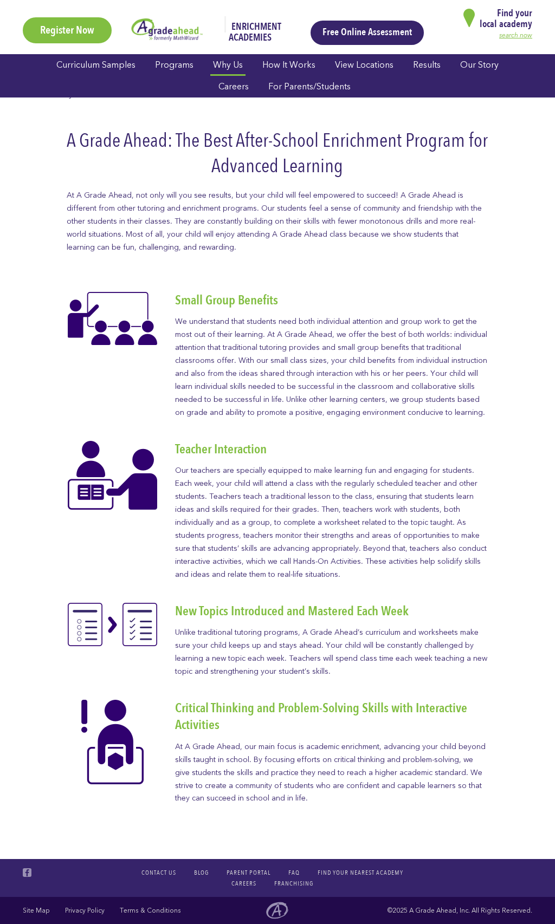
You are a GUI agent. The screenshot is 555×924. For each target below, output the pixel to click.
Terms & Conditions (150, 910)
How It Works (288, 65)
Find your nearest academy (360, 872)
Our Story (479, 65)
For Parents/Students (309, 87)
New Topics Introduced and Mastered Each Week (292, 611)
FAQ (294, 872)
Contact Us (158, 872)
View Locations (364, 65)
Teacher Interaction (221, 449)
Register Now (67, 30)
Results (427, 65)
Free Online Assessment (367, 32)
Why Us (228, 65)
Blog (201, 872)
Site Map (36, 910)
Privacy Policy (85, 910)
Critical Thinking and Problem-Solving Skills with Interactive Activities (321, 716)
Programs (174, 65)
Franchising (293, 883)
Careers (233, 87)
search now (515, 35)
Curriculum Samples (95, 65)
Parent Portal (248, 872)
